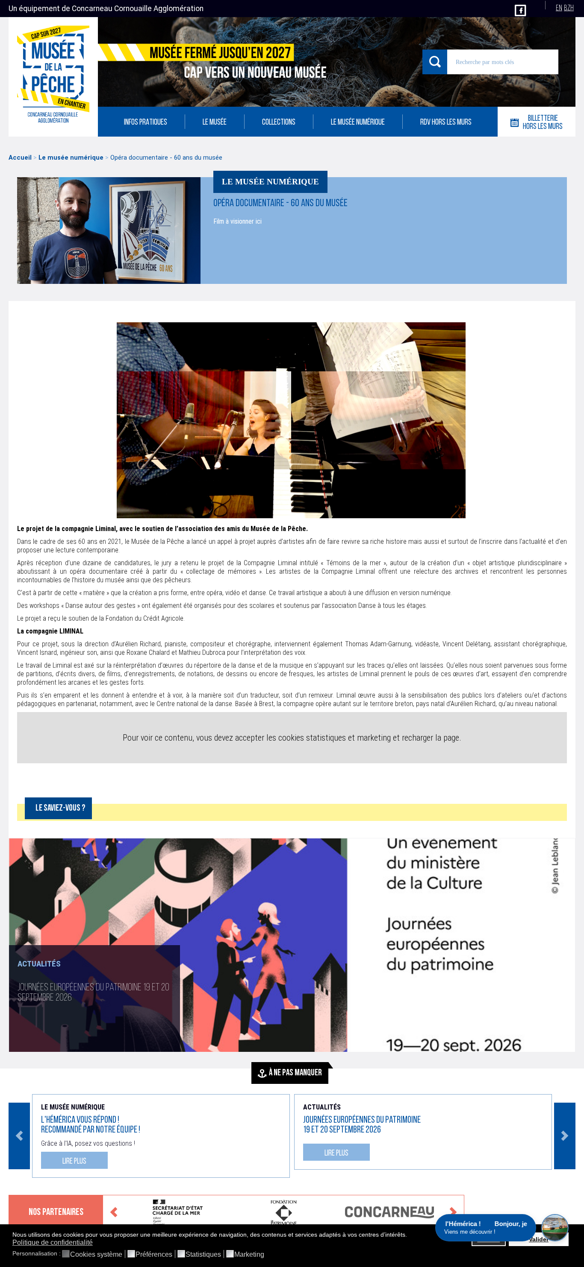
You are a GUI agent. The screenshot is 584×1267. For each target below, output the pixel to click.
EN (559, 8)
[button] (409, 1235)
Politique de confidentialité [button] (52, 1242)
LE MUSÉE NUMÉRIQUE (358, 123)
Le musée (215, 123)
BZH (569, 8)
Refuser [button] (488, 1239)
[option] (292, 945)
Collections (278, 123)
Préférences (154, 1254)
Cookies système (96, 1254)
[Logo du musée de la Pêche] (53, 77)
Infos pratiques (145, 123)
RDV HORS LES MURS (446, 123)
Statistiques (203, 1254)
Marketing (249, 1254)
